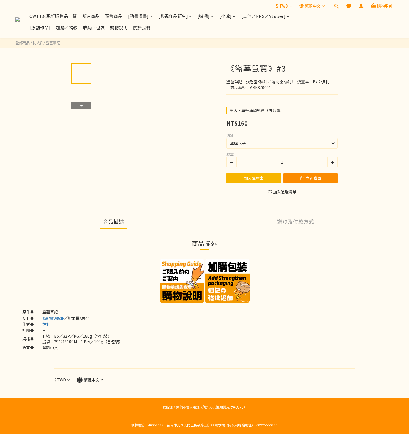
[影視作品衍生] (173, 16)
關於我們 (141, 27)
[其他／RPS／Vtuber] (263, 16)
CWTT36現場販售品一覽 (53, 16)
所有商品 (91, 16)
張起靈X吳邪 (53, 318)
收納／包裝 (94, 27)
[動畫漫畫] (138, 16)
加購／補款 (67, 27)
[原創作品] (39, 27)
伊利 (46, 324)
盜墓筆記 (53, 42)
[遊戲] (204, 16)
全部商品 (22, 42)
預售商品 (113, 16)
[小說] (225, 16)
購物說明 (118, 27)
